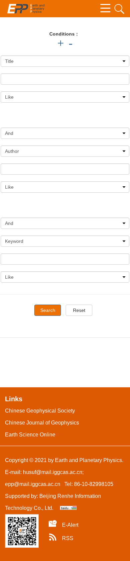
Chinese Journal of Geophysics (42, 422)
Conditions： (64, 34)
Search (47, 310)
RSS (67, 538)
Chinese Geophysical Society (40, 411)
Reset (79, 310)
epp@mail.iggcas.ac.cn (32, 484)
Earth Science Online (30, 434)
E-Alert (70, 525)
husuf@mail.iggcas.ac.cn (52, 472)
